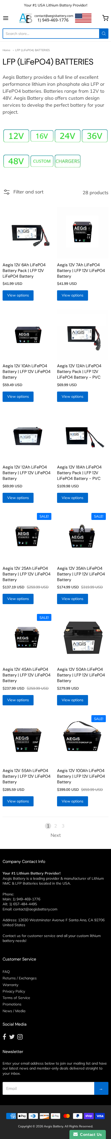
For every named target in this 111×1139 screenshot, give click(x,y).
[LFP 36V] (95, 135)
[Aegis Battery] (55, 18)
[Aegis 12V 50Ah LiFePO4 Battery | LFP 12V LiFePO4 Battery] (82, 637)
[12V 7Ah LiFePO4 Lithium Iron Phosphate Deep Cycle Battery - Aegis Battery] (82, 233)
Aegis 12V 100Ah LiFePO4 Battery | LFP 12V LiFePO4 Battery (81, 776)
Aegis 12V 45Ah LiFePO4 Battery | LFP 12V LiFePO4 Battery (27, 675)
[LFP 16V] (41, 136)
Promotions (12, 1004)
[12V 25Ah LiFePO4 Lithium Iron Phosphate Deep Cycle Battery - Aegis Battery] (28, 536)
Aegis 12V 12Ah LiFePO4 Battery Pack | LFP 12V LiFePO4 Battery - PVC (79, 371)
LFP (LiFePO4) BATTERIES (32, 50)
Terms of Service (16, 997)
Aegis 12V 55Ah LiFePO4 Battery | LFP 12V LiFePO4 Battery (27, 776)
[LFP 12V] (16, 135)
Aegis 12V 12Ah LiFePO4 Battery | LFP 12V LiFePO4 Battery (27, 472)
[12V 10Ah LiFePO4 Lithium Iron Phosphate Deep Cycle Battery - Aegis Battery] (28, 334)
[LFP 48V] (16, 161)
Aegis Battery (53, 1126)
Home (6, 50)
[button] (23, 194)
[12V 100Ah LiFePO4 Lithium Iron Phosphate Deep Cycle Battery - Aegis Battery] (82, 738)
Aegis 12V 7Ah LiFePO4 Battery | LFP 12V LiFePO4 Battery (81, 270)
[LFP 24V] (67, 135)
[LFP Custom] (41, 161)
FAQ (6, 971)
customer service (41, 935)
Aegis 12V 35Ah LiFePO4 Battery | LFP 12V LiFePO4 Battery (81, 574)
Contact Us (90, 1134)
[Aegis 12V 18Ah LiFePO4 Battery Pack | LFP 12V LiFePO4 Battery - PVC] (82, 435)
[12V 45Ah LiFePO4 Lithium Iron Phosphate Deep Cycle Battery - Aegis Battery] (28, 637)
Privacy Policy (14, 991)
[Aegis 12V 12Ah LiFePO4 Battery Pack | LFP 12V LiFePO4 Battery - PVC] (82, 334)
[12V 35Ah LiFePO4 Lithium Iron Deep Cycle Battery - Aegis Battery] (82, 536)
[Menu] (10, 18)
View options (18, 295)
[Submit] (103, 33)
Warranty (10, 984)
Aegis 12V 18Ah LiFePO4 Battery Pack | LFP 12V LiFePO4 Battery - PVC (79, 472)
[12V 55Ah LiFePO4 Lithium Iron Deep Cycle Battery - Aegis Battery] (28, 738)
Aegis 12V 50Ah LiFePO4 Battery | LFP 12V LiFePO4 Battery (81, 675)
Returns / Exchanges (20, 978)
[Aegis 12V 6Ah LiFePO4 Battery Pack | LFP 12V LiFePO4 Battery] (28, 233)
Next (56, 835)
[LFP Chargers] (67, 161)
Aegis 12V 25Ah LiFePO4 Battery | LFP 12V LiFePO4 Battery (27, 574)
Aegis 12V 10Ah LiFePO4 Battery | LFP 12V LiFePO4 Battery (27, 371)
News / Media (14, 1011)
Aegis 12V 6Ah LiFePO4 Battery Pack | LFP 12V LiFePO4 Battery (24, 270)
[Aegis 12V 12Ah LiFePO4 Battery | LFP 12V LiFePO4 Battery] (28, 435)
